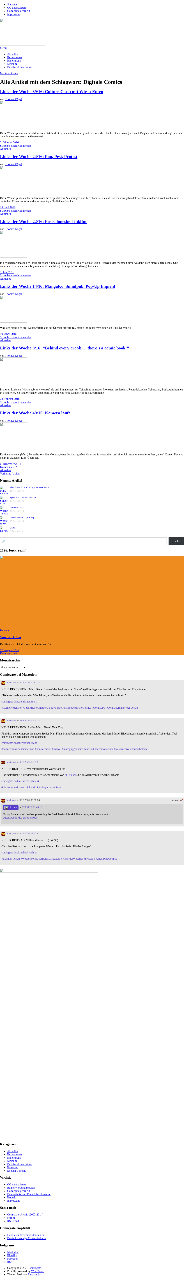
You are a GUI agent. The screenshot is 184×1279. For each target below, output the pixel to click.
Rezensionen (14, 57)
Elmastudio (34, 1274)
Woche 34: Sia (16, 507)
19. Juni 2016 (7, 207)
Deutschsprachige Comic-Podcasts (26, 1238)
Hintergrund (14, 60)
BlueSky (12, 1255)
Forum (11, 1217)
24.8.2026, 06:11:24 (30, 682)
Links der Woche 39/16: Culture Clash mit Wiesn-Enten (51, 91)
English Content (16, 1170)
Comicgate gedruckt (18, 10)
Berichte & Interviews (19, 67)
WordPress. (37, 1271)
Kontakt (11, 1197)
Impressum (13, 14)
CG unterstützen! (17, 7)
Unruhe (13, 527)
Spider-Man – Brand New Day (23, 497)
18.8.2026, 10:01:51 (30, 762)
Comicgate (10, 682)
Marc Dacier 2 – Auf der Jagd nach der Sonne (29, 487)
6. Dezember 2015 (10, 463)
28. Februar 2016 (10, 398)
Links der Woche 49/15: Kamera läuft (35, 413)
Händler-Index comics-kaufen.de (25, 1235)
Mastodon (13, 1252)
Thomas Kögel (13, 99)
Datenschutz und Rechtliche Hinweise (28, 1194)
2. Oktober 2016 (9, 142)
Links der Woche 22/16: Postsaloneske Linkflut (43, 221)
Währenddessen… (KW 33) (22, 517)
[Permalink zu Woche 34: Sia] (27, 626)
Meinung (12, 63)
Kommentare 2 (8, 467)
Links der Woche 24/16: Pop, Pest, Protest (38, 156)
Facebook (12, 1258)
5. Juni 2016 (7, 272)
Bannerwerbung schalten (21, 1187)
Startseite (12, 4)
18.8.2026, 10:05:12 (30, 720)
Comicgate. (35, 1267)
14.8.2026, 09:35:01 (30, 833)
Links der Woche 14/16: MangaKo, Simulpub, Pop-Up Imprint (57, 286)
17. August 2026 (9, 650)
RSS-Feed (13, 1220)
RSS (9, 1261)
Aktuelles (12, 54)
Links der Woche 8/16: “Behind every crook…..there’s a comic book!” (64, 348)
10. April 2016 (8, 333)
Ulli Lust (12, 807)
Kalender (5, 630)
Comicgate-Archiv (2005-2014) (25, 1214)
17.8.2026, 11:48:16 (32, 807)
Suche (176, 541)
